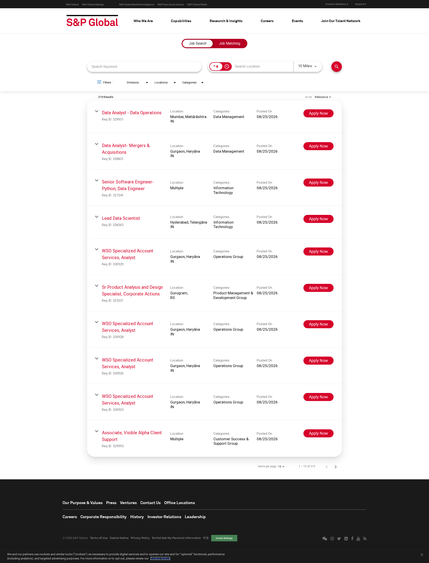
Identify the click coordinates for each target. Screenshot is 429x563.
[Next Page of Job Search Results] (335, 466)
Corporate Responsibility (103, 516)
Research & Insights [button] (226, 21)
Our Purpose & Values (83, 502)
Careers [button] (267, 21)
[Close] (422, 555)
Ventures (128, 502)
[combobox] (144, 66)
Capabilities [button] (181, 21)
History (137, 516)
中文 (206, 538)
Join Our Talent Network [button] (340, 21)
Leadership (195, 516)
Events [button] (297, 21)
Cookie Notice (119, 538)
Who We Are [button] (143, 21)
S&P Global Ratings (93, 4)
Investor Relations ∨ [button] (337, 3)
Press (111, 502)
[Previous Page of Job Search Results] (326, 466)
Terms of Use (98, 538)
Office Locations (179, 502)
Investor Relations (164, 516)
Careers (70, 516)
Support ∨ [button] (360, 3)
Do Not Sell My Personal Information (176, 538)
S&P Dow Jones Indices (171, 4)
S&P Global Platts (197, 4)
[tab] (143, 21)
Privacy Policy (140, 538)
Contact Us (150, 502)
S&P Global (72, 4)
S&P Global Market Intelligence (136, 4)
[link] (214, 116)
